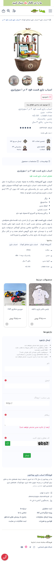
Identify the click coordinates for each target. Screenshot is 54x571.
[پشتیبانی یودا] (4, 557)
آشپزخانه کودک (45, 244)
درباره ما (23, 508)
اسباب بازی (43, 19)
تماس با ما (22, 512)
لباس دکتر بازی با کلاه (40, 309)
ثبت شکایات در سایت (17, 521)
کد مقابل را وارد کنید (41, 438)
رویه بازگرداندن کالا (44, 512)
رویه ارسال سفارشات (44, 517)
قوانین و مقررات (45, 521)
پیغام (47, 415)
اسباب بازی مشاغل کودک (30, 19)
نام (48, 363)
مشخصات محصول (29, 161)
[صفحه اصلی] (50, 19)
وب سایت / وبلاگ (41, 397)
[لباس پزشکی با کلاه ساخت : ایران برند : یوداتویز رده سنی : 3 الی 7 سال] (40, 294)
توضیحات (44, 161)
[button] (5, 305)
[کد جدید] (7, 443)
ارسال (27, 455)
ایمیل (47, 380)
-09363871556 (33, 496)
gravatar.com (42, 354)
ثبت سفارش (47, 508)
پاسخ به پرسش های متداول (15, 517)
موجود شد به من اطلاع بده (37, 104)
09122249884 (44, 496)
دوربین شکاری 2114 (15, 309)
